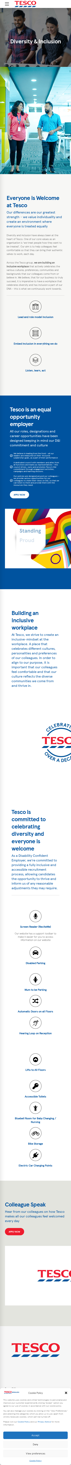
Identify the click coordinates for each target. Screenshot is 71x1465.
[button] (66, 1392)
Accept (35, 1435)
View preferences (35, 1453)
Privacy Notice (44, 1421)
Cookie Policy (24, 1421)
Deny (35, 1444)
